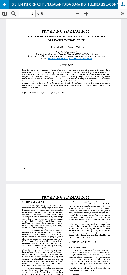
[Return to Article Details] (4, 4)
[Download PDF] (122, 4)
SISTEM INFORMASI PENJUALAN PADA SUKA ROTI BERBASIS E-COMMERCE (69, 4)
